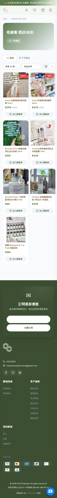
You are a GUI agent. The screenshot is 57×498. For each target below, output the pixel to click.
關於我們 (34, 388)
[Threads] (20, 372)
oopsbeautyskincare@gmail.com (21, 365)
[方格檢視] (46, 66)
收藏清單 (7, 443)
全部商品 (7, 388)
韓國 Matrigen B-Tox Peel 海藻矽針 (14, 246)
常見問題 (34, 398)
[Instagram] (13, 372)
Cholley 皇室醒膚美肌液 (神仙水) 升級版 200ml (42, 198)
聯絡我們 (34, 418)
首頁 (5, 19)
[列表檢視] (52, 66)
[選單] (50, 10)
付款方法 (34, 408)
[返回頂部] (51, 486)
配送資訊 (34, 403)
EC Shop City (31, 493)
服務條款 (34, 393)
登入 (5, 433)
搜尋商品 (7, 393)
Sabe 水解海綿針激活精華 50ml (15, 101)
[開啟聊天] (50, 491)
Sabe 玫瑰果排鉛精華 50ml (41, 101)
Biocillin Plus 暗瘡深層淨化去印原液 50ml (15, 150)
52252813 (11, 361)
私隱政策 (34, 413)
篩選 (12, 58)
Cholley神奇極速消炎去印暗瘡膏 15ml (42, 150)
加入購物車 (17, 114)
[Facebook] (6, 372)
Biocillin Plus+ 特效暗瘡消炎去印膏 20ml (15, 198)
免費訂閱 (28, 327)
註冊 (5, 438)
